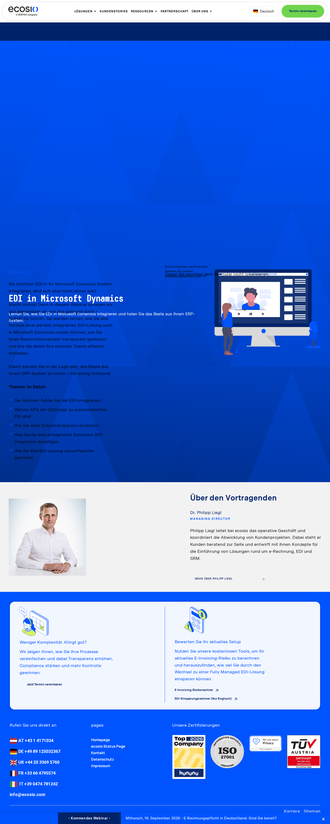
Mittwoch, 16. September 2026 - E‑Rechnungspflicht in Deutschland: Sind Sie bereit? (201, 818)
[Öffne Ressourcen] (156, 11)
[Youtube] (21, 811)
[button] (323, 819)
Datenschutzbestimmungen (183, 275)
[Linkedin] (13, 811)
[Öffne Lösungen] (95, 11)
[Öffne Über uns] (210, 11)
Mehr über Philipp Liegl (214, 578)
